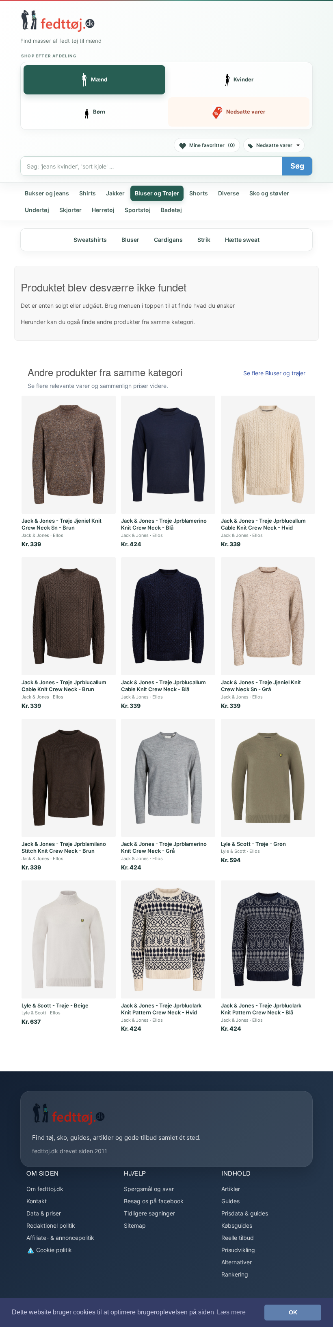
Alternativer (236, 1262)
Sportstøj (138, 209)
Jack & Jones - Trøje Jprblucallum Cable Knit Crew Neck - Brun (64, 686)
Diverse (228, 193)
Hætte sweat (242, 239)
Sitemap (135, 1225)
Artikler (230, 1188)
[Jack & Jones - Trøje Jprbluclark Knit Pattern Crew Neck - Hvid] (168, 939)
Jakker (115, 193)
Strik (203, 239)
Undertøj (37, 209)
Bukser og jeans (47, 193)
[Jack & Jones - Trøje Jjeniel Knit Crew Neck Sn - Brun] (69, 455)
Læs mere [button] (231, 1312)
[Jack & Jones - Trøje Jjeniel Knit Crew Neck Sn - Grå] (268, 616)
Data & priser (43, 1213)
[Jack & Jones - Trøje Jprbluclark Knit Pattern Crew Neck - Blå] (268, 939)
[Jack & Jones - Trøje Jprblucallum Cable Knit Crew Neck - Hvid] (268, 455)
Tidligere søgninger (149, 1213)
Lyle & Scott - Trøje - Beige (55, 1005)
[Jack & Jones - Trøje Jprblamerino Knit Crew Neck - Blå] (168, 455)
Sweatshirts (90, 239)
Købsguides (236, 1225)
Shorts (198, 193)
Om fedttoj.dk (44, 1188)
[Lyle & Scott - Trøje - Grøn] (268, 778)
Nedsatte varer (274, 145)
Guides (230, 1201)
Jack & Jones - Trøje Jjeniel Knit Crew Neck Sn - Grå (261, 686)
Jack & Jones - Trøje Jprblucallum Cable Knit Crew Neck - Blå (163, 686)
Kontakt (36, 1201)
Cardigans (168, 239)
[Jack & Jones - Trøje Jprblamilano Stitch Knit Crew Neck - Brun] (69, 778)
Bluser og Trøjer (157, 193)
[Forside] (57, 20)
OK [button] (293, 1312)
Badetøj (171, 209)
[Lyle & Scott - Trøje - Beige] (69, 939)
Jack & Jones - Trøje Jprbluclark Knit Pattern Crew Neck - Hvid (161, 1009)
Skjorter (70, 209)
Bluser (130, 239)
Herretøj (103, 209)
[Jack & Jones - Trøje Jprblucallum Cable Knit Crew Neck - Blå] (168, 616)
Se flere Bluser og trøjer (274, 373)
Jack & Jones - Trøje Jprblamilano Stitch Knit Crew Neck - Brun (64, 847)
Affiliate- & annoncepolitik (60, 1237)
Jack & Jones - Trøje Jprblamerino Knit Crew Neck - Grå (164, 847)
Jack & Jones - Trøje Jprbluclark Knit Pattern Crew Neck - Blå (261, 1009)
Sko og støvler (269, 193)
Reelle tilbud (237, 1237)
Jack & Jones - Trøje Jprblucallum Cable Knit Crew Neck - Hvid (263, 524)
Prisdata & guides (244, 1213)
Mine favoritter (212, 145)
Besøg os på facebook (154, 1201)
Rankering (234, 1274)
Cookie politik (53, 1249)
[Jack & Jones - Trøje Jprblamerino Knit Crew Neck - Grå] (168, 778)
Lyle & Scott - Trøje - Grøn (253, 844)
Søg (297, 166)
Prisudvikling (238, 1249)
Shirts (87, 193)
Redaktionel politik (50, 1225)
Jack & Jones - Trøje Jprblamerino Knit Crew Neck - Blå (164, 524)
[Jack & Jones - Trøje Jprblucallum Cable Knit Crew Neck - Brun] (69, 616)
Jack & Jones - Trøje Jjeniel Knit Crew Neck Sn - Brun (62, 524)
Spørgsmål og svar (149, 1188)
